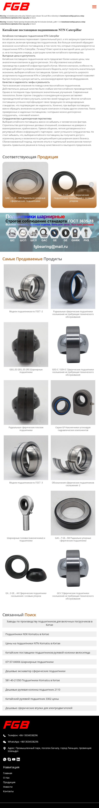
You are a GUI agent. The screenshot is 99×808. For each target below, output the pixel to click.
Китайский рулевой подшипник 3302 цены (32, 699)
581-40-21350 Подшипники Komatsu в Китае (32, 680)
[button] (91, 184)
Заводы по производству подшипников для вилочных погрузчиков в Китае (49, 623)
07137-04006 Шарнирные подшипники (29, 662)
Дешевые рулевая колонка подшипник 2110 (32, 689)
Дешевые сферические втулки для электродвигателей (38, 708)
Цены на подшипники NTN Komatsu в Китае (32, 643)
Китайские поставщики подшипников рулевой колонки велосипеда (47, 652)
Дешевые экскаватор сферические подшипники (35, 671)
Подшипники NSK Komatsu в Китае (27, 634)
